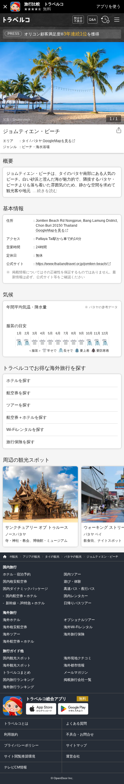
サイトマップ (76, 745)
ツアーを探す (18, 405)
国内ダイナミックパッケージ (25, 589)
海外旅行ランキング (18, 687)
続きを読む (47, 190)
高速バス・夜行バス (79, 589)
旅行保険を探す (20, 442)
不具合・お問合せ (80, 734)
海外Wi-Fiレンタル (78, 627)
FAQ (91, 18)
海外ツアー (11, 634)
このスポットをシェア (119, 130)
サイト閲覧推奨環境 (19, 756)
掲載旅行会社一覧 (77, 680)
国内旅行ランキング (18, 680)
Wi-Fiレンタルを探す (25, 429)
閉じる (5, 6)
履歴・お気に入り (104, 20)
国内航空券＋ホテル (21, 596)
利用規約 (11, 734)
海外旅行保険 (74, 634)
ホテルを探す (18, 380)
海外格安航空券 (15, 627)
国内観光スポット (17, 658)
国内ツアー (72, 574)
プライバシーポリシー (21, 745)
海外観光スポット (17, 665)
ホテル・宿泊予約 (17, 574)
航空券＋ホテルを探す (26, 417)
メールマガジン (76, 673)
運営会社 (73, 756)
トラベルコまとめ (17, 673)
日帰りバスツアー (77, 603)
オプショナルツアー (79, 620)
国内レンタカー (76, 596)
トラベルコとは (16, 723)
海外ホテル (11, 620)
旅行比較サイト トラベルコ (3, 556)
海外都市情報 (74, 665)
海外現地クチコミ (77, 658)
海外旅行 (10, 613)
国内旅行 (10, 567)
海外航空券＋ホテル (18, 641)
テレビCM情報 (15, 767)
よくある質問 (76, 723)
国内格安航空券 (15, 582)
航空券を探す (18, 393)
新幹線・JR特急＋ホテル (25, 603)
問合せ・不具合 (76, 20)
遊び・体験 (72, 582)
